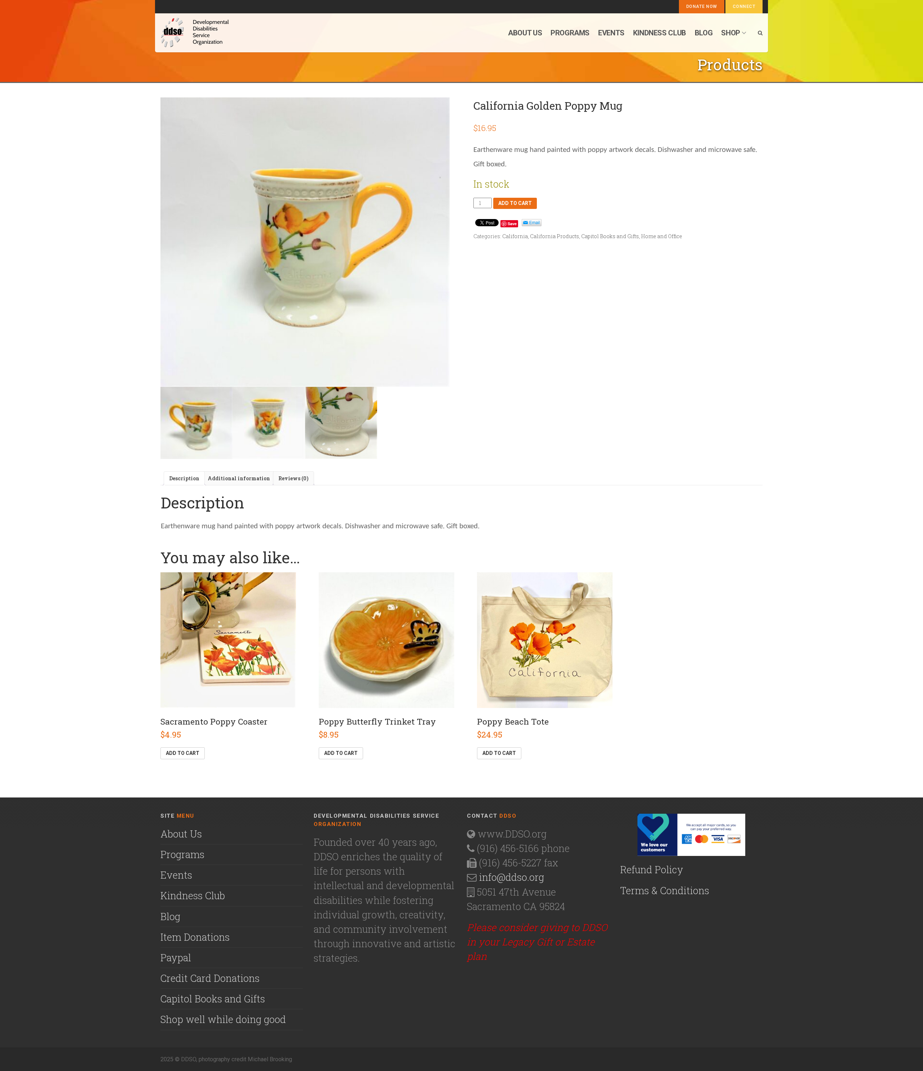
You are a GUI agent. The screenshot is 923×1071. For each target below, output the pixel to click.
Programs (570, 33)
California (515, 236)
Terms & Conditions (664, 890)
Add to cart (515, 203)
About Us (181, 833)
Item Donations (195, 937)
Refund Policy (651, 869)
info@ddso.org (511, 877)
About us (525, 33)
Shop (730, 33)
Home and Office (661, 236)
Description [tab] (184, 478)
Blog (703, 33)
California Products (554, 236)
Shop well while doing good (223, 1019)
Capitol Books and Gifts (610, 236)
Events (611, 33)
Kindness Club (659, 33)
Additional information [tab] (239, 478)
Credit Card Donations (210, 978)
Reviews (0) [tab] (293, 478)
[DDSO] (233, 32)
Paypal (175, 957)
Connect (744, 6)
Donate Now (701, 6)
